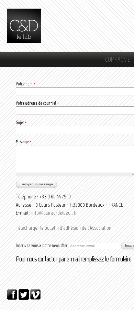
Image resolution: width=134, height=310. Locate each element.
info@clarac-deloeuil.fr (54, 212)
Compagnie (117, 59)
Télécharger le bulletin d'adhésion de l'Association (63, 228)
